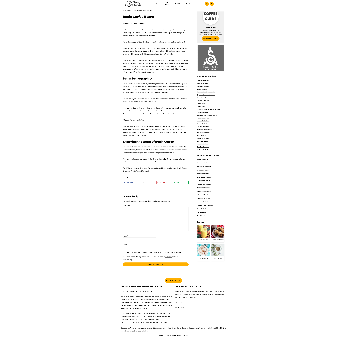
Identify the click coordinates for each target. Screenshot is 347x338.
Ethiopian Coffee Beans (203, 100)
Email (125, 244)
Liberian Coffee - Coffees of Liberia (207, 115)
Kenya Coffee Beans (202, 112)
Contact (187, 4)
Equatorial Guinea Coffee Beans (206, 95)
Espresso (145, 171)
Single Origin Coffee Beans (134, 10)
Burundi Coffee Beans (203, 86)
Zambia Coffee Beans (203, 147)
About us (134, 291)
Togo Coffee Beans (202, 135)
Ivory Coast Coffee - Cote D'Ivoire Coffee (208, 109)
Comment (127, 205)
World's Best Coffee (137, 120)
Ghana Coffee (201, 106)
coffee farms (169, 159)
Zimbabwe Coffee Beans (204, 150)
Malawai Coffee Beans (203, 121)
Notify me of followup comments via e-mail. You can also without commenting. (150, 258)
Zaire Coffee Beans (202, 141)
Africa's (136, 60)
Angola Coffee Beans (203, 80)
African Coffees (147, 10)
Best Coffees (166, 3)
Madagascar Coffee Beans (204, 118)
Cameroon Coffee (202, 89)
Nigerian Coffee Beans (203, 123)
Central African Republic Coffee (206, 92)
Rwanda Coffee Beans (203, 126)
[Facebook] (207, 4)
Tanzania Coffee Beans (203, 132)
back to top (172, 280)
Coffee (136, 171)
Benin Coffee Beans (202, 83)
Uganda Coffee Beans (203, 138)
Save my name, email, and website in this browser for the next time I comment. (154, 252)
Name (125, 236)
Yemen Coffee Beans (202, 144)
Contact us (178, 302)
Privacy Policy (179, 308)
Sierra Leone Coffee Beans (204, 129)
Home (124, 10)
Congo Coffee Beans (202, 97)
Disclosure (124, 328)
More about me (209, 38)
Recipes (154, 4)
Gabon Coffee (201, 103)
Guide (177, 4)
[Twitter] (212, 4)
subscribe (168, 257)
